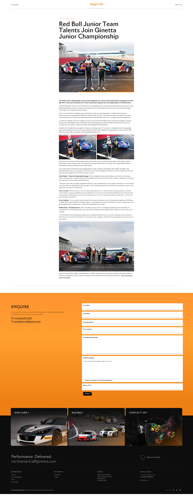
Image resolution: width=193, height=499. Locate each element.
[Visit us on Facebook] (166, 490)
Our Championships (16, 477)
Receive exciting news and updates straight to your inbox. (98, 361)
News (93, 12)
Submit (87, 393)
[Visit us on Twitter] (173, 490)
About (13, 479)
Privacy (38, 490)
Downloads (57, 474)
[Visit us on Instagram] (170, 490)
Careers (56, 477)
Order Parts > (144, 480)
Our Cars (13, 474)
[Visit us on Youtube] (180, 490)
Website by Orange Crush (47, 490)
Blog (17, 482)
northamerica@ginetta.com (27, 322)
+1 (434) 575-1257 (23, 318)
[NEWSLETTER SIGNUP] (142, 457)
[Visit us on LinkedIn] (176, 490)
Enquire (16, 4)
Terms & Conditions (30, 490)
